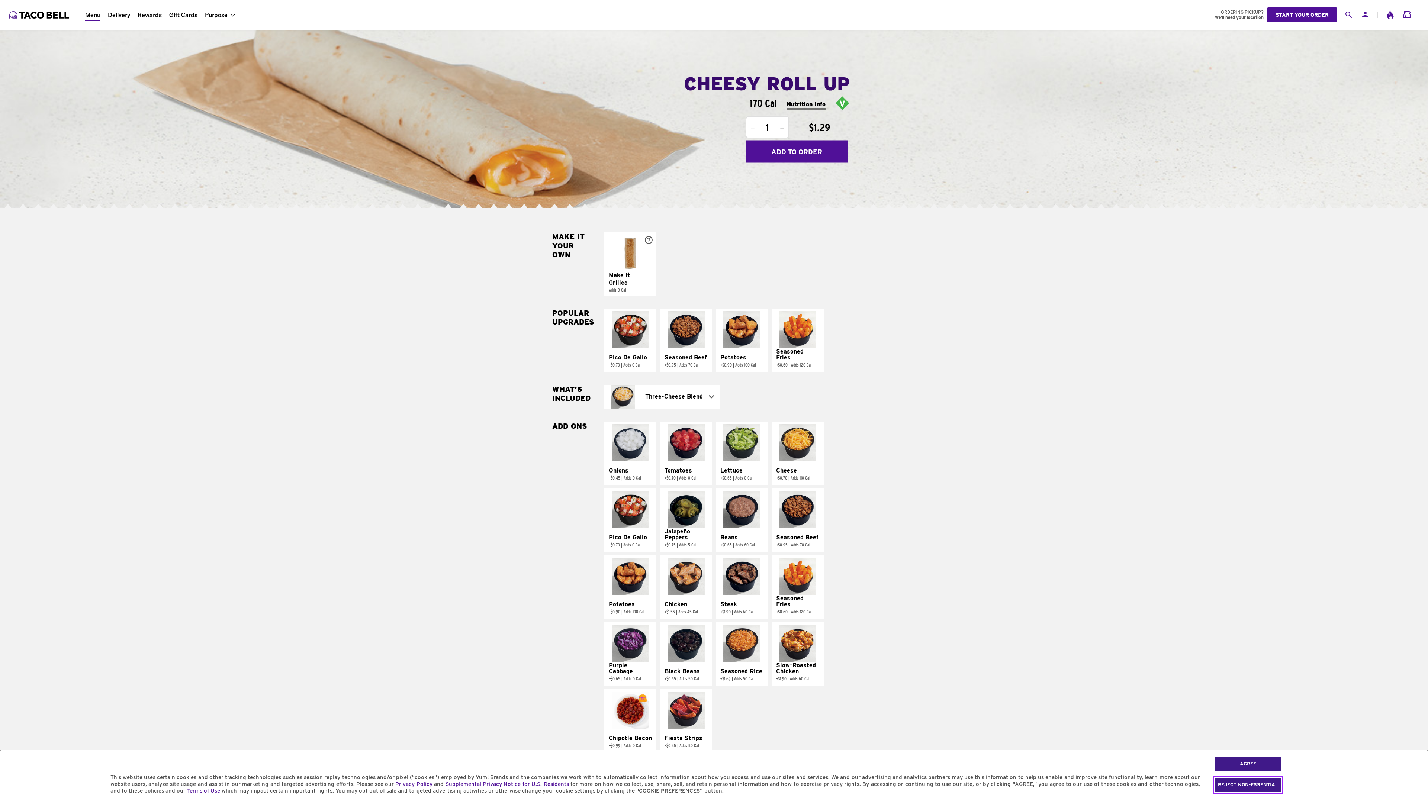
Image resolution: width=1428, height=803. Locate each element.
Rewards (150, 15)
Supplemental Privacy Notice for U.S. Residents (507, 784)
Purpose (216, 15)
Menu (92, 15)
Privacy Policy (413, 784)
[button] (630, 264)
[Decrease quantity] (752, 128)
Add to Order (796, 151)
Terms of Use (203, 790)
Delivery (119, 15)
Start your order (1302, 15)
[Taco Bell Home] (40, 15)
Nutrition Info (806, 103)
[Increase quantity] (782, 128)
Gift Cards (183, 15)
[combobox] (662, 397)
